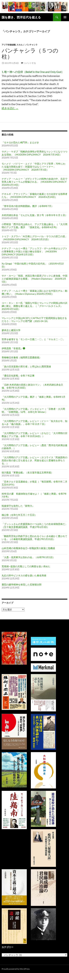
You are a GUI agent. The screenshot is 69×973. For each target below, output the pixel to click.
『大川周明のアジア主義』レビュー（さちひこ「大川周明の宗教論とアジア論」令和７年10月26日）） (34, 435)
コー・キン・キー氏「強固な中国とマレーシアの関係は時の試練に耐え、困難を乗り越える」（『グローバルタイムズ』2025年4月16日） (34, 305)
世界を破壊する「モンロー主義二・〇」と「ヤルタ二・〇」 (33, 339)
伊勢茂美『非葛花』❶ (13, 348)
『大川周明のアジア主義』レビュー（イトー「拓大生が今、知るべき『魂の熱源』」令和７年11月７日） (34, 422)
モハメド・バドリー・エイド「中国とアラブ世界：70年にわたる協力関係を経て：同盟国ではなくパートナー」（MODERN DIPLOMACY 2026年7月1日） (33, 166)
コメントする (30, 63)
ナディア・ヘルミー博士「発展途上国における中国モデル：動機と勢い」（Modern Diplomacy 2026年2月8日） (34, 292)
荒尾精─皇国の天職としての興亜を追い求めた (26, 566)
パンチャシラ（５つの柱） (30, 53)
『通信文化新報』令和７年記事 (18, 375)
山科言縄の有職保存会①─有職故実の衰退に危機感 (28, 548)
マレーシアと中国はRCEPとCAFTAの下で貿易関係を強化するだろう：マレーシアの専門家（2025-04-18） (34, 319)
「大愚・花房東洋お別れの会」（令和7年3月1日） (28, 557)
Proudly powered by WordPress (16, 969)
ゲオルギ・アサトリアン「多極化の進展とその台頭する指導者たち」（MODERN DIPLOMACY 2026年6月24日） (34, 195)
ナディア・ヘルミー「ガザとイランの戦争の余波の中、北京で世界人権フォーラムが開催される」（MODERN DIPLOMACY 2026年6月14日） (35, 181)
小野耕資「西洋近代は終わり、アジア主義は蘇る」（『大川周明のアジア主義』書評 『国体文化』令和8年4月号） (34, 226)
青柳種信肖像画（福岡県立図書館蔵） (22, 357)
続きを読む (10, 108)
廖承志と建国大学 (11, 330)
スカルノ (21, 44)
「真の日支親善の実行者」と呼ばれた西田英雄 (26, 366)
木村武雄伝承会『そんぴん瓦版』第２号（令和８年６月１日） (34, 215)
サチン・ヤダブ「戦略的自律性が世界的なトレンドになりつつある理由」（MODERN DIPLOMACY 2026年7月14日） (34, 153)
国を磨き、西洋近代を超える (21, 17)
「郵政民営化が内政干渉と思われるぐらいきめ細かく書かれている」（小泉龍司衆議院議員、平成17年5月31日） (34, 537)
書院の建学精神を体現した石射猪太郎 (22, 584)
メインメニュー (65, 17)
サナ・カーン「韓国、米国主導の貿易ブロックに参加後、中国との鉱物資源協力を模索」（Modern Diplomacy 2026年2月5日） (34, 278)
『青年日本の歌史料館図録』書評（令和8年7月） (28, 206)
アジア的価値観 (9, 44)
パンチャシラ (31, 44)
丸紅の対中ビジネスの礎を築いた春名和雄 (24, 575)
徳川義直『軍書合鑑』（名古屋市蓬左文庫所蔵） (27, 472)
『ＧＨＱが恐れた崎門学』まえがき (20, 142)
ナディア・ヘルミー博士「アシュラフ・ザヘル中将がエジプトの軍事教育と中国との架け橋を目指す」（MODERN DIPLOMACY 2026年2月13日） (34, 251)
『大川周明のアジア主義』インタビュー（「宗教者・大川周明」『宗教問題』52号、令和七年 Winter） (33, 410)
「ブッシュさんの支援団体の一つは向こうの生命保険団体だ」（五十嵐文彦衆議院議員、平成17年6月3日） (34, 525)
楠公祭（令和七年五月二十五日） (19, 514)
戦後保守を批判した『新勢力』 (18, 505)
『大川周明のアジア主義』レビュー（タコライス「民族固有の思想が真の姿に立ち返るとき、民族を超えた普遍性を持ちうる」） (34, 460)
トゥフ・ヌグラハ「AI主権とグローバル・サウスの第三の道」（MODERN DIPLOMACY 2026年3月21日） (34, 238)
